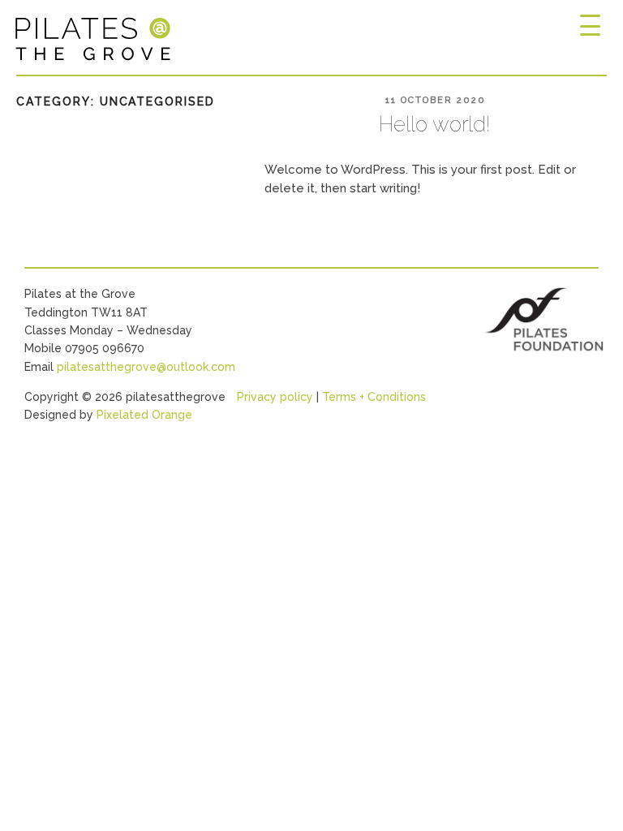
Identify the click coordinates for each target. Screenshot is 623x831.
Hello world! (434, 124)
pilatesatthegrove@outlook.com (146, 366)
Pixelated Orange (144, 414)
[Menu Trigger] (590, 26)
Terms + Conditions (374, 396)
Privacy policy (275, 396)
